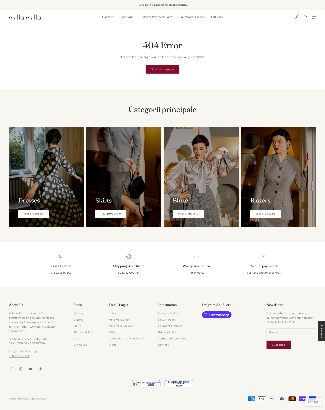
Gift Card (217, 17)
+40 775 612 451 (19, 356)
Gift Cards (80, 344)
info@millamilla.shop (23, 351)
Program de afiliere (216, 305)
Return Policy (167, 319)
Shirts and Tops (84, 332)
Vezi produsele (34, 213)
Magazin (107, 17)
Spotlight (127, 17)
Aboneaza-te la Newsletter (126, 338)
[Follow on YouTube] (30, 369)
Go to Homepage (162, 69)
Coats (77, 338)
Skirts (77, 326)
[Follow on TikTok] (40, 369)
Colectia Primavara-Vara (156, 17)
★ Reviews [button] (321, 331)
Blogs (112, 344)
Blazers (78, 319)
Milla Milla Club (119, 319)
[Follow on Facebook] (11, 369)
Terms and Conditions (172, 338)
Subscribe (279, 344)
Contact (163, 344)
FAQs (112, 332)
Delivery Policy (168, 313)
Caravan (42, 398)
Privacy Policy (167, 332)
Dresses (79, 313)
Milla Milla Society (120, 326)
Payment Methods (170, 326)
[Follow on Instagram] (21, 369)
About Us (115, 313)
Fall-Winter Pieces (192, 17)
